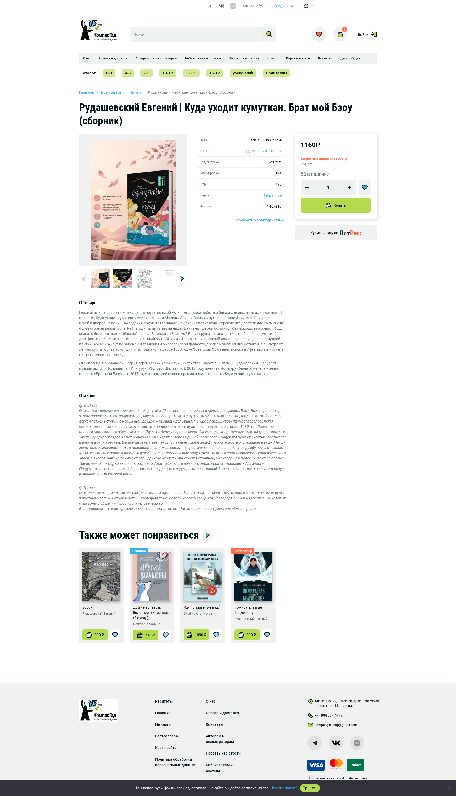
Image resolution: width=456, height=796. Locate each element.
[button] (84, 278)
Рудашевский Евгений (262, 151)
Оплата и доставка (113, 58)
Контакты (214, 724)
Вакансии (325, 58)
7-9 (147, 73)
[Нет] (449, 788)
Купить (340, 205)
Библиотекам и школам (203, 58)
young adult (243, 73)
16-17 (214, 73)
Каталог (88, 73)
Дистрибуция (350, 58)
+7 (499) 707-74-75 (283, 6)
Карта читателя (298, 58)
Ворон (87, 607)
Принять (310, 788)
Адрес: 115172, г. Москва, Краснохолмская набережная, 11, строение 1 (347, 703)
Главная (86, 92)
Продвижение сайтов (323, 778)
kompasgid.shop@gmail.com (336, 725)
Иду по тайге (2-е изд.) (202, 607)
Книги (135, 92)
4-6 (128, 73)
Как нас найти (253, 6)
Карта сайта (166, 748)
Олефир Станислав (198, 613)
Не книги (163, 724)
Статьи (272, 58)
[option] (133, 200)
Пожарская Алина (146, 624)
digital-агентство (354, 778)
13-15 (191, 73)
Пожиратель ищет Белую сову (249, 610)
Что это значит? (283, 788)
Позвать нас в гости (244, 58)
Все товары (112, 92)
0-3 (109, 73)
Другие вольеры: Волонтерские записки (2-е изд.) (152, 612)
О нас (87, 58)
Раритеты (164, 701)
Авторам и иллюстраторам (156, 58)
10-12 (167, 73)
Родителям (276, 73)
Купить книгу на (324, 233)
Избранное (272, 195)
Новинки (162, 713)
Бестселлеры (167, 736)
